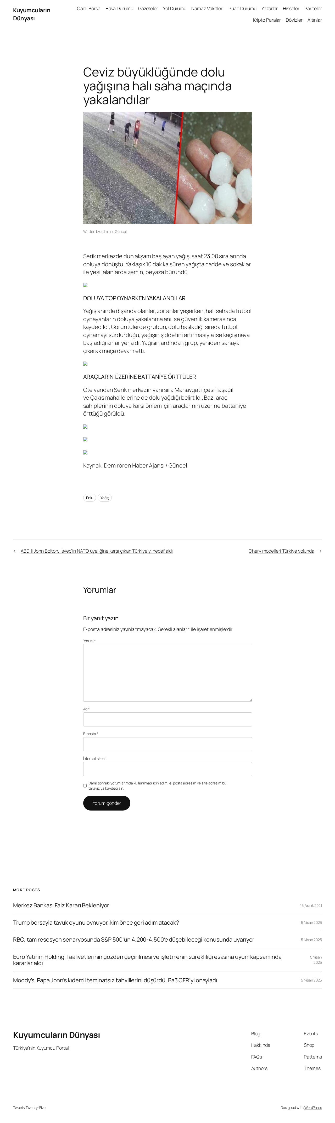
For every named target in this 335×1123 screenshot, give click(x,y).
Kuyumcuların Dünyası (31, 14)
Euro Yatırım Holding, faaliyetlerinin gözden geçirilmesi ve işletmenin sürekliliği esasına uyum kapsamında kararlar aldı (147, 960)
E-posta (90, 733)
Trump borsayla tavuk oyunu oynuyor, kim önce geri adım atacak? (96, 922)
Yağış (104, 497)
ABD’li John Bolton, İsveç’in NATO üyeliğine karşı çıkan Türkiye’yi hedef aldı (97, 551)
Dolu (89, 497)
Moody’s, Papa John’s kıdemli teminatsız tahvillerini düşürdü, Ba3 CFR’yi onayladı (115, 980)
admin (105, 231)
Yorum (89, 640)
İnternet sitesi (94, 758)
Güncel (120, 231)
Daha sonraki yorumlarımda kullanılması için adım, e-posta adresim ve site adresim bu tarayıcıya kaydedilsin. (157, 786)
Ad (86, 708)
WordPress (313, 1107)
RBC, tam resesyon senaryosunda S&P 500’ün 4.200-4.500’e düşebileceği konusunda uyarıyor (133, 939)
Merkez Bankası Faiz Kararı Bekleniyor (61, 905)
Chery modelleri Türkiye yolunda (281, 551)
